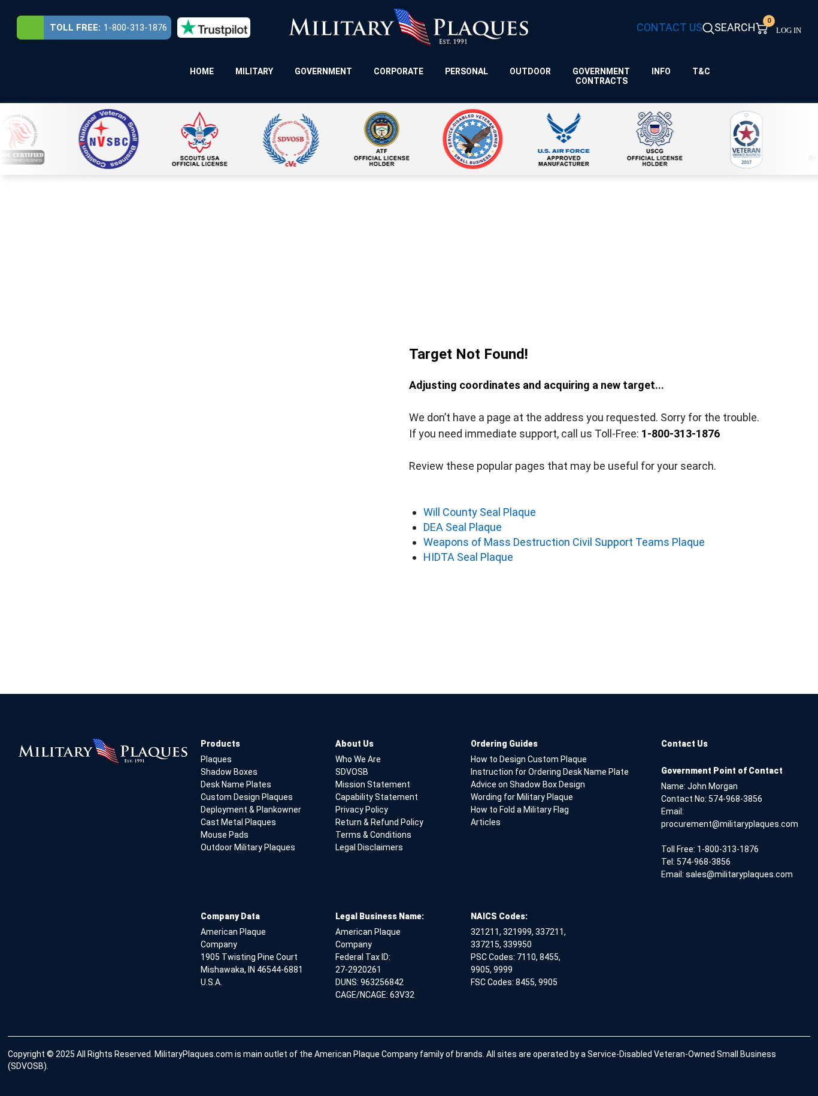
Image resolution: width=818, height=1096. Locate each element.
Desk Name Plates (236, 784)
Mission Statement (372, 784)
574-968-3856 (735, 799)
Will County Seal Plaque (479, 512)
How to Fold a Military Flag (520, 809)
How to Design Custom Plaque (529, 759)
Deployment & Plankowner (251, 809)
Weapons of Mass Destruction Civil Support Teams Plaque (564, 542)
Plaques (216, 759)
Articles (486, 822)
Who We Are (358, 759)
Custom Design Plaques (247, 797)
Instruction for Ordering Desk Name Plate (550, 772)
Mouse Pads (225, 835)
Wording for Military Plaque (522, 797)
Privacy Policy (361, 809)
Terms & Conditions (373, 835)
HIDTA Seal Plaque (468, 557)
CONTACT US (669, 27)
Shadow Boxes (229, 772)
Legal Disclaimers (369, 847)
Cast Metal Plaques (238, 822)
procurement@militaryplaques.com (729, 824)
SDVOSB (351, 772)
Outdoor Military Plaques (248, 847)
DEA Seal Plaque (462, 527)
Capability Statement (376, 797)
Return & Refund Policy (379, 822)
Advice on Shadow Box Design (528, 784)
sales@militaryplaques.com (739, 874)
